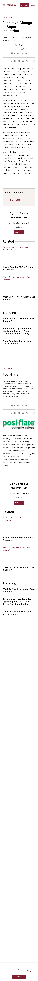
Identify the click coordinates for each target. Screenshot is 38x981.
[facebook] (11, 61)
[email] (27, 61)
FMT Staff (19, 45)
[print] (34, 61)
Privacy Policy (26, 971)
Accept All (19, 976)
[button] (4, 5)
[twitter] (19, 61)
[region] (19, 972)
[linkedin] (15, 61)
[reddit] (23, 61)
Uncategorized (8, 17)
